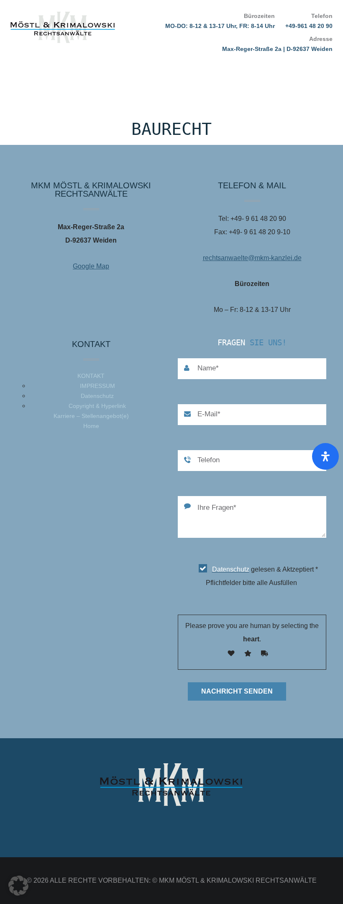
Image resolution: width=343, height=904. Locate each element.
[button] (18, 885)
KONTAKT (91, 375)
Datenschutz (97, 395)
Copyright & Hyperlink (97, 406)
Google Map (91, 266)
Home (91, 426)
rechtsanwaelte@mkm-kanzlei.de (252, 257)
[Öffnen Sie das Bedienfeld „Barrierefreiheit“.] (325, 456)
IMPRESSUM (97, 385)
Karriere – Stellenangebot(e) (91, 416)
